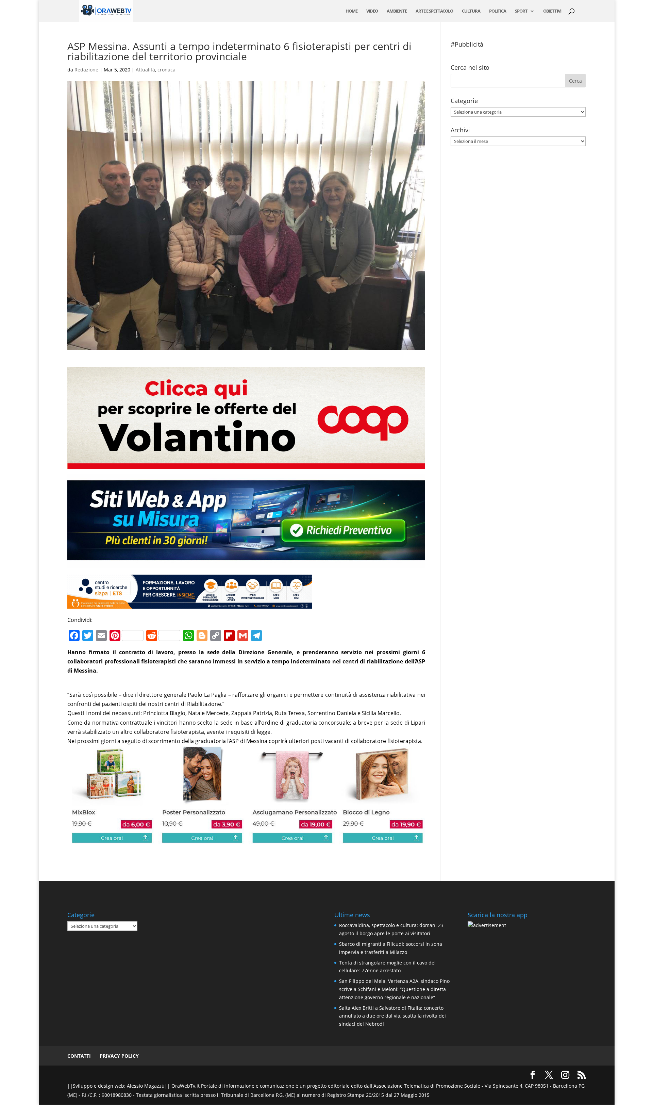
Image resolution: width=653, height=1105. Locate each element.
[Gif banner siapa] (189, 604)
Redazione (86, 69)
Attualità (145, 69)
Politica (497, 11)
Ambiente (397, 11)
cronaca (166, 69)
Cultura (471, 11)
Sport (521, 11)
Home (351, 11)
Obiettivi (552, 11)
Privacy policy (119, 1056)
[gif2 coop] (246, 464)
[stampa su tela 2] (246, 839)
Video (372, 11)
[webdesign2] (246, 563)
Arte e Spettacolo (434, 11)
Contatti (79, 1056)
